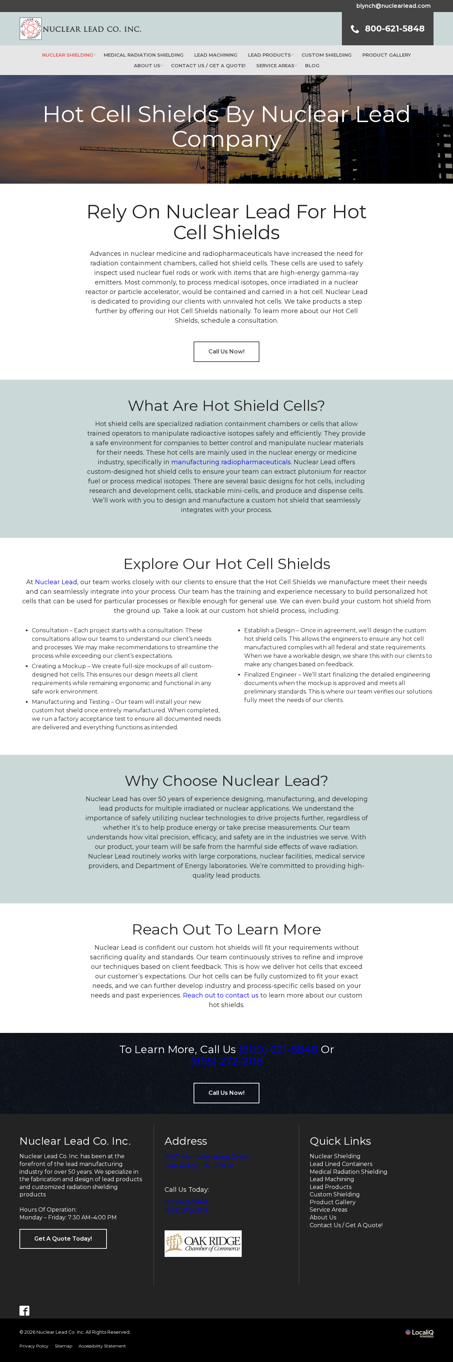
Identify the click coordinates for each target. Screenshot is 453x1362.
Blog (312, 65)
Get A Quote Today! (63, 1238)
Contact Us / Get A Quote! (208, 65)
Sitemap (63, 1346)
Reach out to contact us (221, 995)
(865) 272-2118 (226, 1061)
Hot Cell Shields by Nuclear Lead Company (226, 126)
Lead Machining (215, 55)
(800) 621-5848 (278, 1049)
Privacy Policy (33, 1346)
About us (147, 65)
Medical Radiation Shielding (144, 55)
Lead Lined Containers (341, 1164)
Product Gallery (333, 1202)
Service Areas (275, 65)
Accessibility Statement (102, 1346)
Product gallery (386, 55)
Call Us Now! (226, 351)
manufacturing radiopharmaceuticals (231, 462)
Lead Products (269, 55)
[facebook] (24, 1310)
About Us (323, 1217)
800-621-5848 (186, 1202)
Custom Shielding (327, 55)
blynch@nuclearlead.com (393, 5)
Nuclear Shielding (67, 55)
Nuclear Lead (56, 582)
